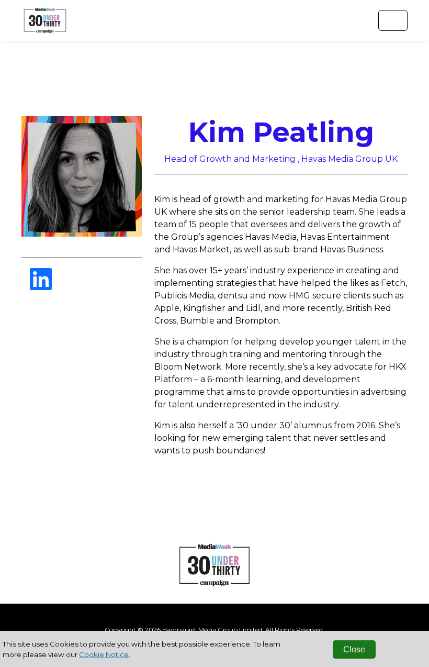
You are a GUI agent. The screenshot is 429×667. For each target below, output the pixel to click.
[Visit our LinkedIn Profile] (41, 286)
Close (354, 649)
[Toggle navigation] (393, 20)
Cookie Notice (104, 654)
